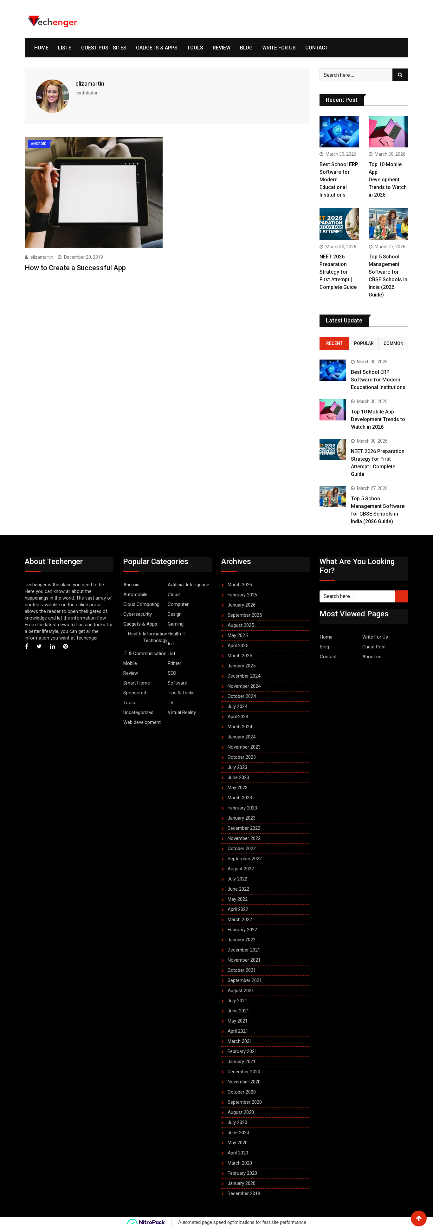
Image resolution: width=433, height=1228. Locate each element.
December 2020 (244, 1072)
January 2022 (241, 940)
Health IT (177, 634)
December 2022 (244, 828)
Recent (334, 343)
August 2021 (241, 990)
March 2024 (240, 727)
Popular (364, 343)
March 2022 (240, 919)
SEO (172, 673)
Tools (195, 48)
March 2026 (240, 585)
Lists (65, 48)
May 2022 (238, 899)
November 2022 (244, 838)
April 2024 (238, 716)
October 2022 (242, 848)
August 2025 (241, 625)
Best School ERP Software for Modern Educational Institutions (378, 379)
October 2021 (242, 970)
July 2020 (237, 1122)
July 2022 (237, 879)
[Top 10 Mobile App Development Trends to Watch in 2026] (388, 131)
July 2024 (237, 706)
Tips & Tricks (181, 693)
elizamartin (89, 83)
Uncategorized (138, 712)
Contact (316, 48)
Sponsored (134, 693)
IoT (171, 643)
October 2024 (242, 696)
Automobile (135, 594)
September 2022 (245, 858)
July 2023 (237, 767)
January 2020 (241, 1183)
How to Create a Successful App (75, 268)
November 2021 (244, 960)
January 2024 (241, 737)
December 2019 (244, 1193)
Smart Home (136, 683)
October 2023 (242, 757)
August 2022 (241, 869)
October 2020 (242, 1092)
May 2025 (238, 635)
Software (177, 683)
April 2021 (238, 1031)
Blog (246, 48)
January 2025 (241, 666)
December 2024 (244, 676)
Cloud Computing (141, 604)
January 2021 (241, 1061)
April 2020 (238, 1153)
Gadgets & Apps (157, 48)
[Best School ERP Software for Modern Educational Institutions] (339, 131)
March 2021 (240, 1041)
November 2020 (244, 1082)
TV (171, 702)
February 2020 (242, 1173)
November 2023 (244, 747)
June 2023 (238, 777)
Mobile (130, 663)
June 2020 (238, 1132)
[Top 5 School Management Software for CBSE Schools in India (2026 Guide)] (388, 224)
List (171, 653)
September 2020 (245, 1102)
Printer (174, 663)
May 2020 (238, 1143)
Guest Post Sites (103, 48)
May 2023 (238, 787)
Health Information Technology (147, 637)
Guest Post (374, 647)
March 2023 (240, 798)
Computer (178, 604)
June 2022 (238, 889)
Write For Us (279, 48)
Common (394, 343)
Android (131, 585)
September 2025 (245, 615)
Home (41, 48)
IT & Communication (144, 653)
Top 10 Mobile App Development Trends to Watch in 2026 (388, 179)
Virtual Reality (182, 712)
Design (175, 614)
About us (371, 656)
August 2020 (241, 1112)
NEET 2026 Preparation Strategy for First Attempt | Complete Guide (338, 272)
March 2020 (240, 1163)
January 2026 (241, 605)
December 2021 (244, 950)
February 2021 (242, 1051)
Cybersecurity (137, 614)
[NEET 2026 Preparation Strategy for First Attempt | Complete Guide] (339, 224)
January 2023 (241, 818)
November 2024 (244, 686)
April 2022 (238, 909)
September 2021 (245, 980)
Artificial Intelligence (188, 585)
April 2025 (238, 645)
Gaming (176, 624)
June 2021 (238, 1011)
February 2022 (242, 929)
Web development (142, 722)
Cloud (174, 594)
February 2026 (242, 595)
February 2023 (242, 808)
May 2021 (238, 1021)
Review (221, 48)
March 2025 (240, 656)
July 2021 (237, 1001)
